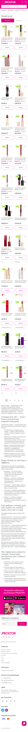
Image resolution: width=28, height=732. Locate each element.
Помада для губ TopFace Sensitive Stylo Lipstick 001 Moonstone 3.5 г (21, 281)
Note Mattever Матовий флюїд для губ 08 (20, 188)
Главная (3, 10)
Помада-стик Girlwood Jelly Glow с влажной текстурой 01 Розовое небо (20, 68)
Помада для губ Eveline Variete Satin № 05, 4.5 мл (20, 38)
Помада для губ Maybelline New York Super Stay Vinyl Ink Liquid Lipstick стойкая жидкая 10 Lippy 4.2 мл (7, 248)
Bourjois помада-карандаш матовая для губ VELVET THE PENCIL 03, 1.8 (7, 158)
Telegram (10, 701)
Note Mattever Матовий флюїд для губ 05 (7, 218)
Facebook (2, 701)
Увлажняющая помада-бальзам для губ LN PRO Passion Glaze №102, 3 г (7, 314)
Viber (14, 701)
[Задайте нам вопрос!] (24, 724)
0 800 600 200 (7, 678)
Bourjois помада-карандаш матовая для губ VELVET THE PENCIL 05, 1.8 (21, 158)
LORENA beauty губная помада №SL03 (7, 98)
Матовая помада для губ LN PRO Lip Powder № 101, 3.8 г (6, 347)
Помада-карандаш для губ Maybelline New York (7, 188)
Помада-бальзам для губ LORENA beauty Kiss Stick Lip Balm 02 (7, 380)
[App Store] (8, 598)
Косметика (10, 10)
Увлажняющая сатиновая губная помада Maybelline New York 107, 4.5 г (20, 128)
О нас (2, 659)
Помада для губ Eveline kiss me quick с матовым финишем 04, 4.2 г (20, 314)
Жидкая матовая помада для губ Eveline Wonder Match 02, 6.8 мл (21, 248)
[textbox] (7, 262)
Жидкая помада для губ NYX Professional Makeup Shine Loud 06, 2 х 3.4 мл (21, 218)
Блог (2, 657)
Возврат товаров (5, 651)
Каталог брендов (5, 662)
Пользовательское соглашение (9, 653)
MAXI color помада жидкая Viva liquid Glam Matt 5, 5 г (21, 380)
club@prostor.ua (7, 682)
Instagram (6, 701)
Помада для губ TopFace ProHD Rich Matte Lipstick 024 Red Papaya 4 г (7, 128)
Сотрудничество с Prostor (7, 670)
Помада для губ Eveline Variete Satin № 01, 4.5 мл (7, 38)
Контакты (3, 655)
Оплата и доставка (6, 649)
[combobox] (7, 262)
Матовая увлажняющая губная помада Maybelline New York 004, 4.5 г (7, 68)
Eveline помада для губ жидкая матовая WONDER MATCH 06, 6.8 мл (21, 98)
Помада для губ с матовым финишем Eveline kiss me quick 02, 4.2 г (7, 281)
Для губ (17, 10)
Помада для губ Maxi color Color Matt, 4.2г (20, 347)
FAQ (2, 660)
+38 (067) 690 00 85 (8, 680)
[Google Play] (20, 598)
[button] (11, 26)
